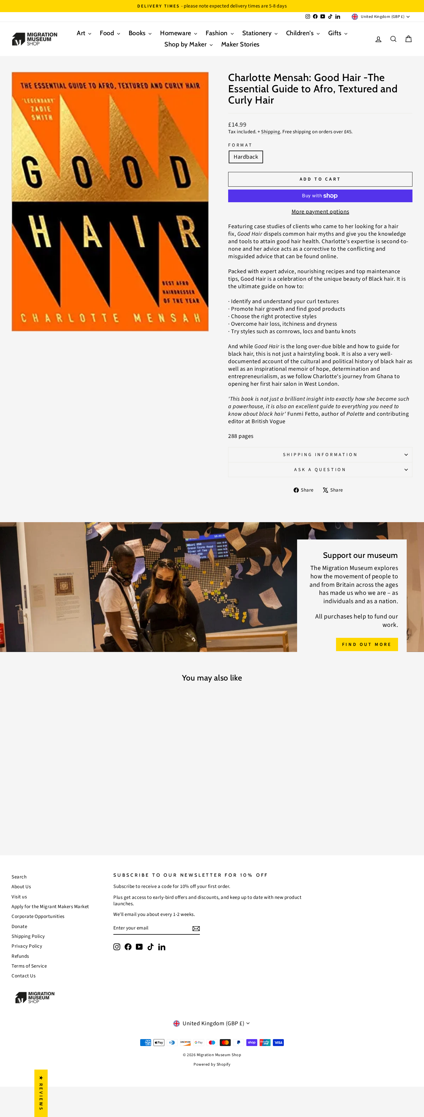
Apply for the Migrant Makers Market (50, 906)
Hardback (246, 157)
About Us (21, 886)
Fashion (217, 33)
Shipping (270, 131)
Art (82, 33)
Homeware (176, 33)
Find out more (367, 644)
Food (108, 33)
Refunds (20, 956)
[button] (115, 1063)
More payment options (320, 211)
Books (138, 33)
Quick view (59, 785)
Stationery (257, 33)
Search (19, 877)
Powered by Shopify (212, 1064)
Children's (300, 33)
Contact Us (23, 975)
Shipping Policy (28, 936)
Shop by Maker (186, 44)
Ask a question (320, 469)
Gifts (335, 33)
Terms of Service (29, 966)
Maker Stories (240, 44)
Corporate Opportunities (38, 916)
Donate (19, 926)
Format (240, 145)
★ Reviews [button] (41, 1093)
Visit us (19, 896)
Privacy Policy (27, 946)
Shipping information (320, 454)
